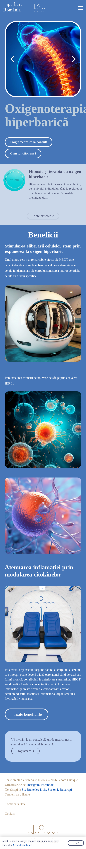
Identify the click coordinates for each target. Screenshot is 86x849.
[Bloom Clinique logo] (39, 8)
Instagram (33, 784)
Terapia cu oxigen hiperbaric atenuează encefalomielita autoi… (50, 177)
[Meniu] (80, 8)
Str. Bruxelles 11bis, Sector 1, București (47, 789)
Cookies (10, 813)
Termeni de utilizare (17, 794)
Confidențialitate (15, 804)
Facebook (47, 784)
